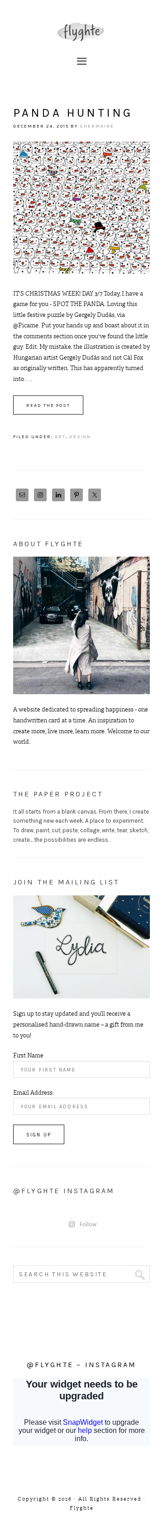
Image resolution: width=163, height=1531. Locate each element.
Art (60, 437)
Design (80, 437)
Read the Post (48, 405)
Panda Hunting (73, 113)
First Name (28, 1055)
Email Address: (33, 1092)
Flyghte (81, 31)
